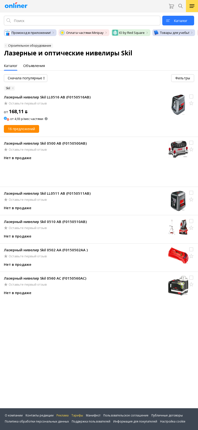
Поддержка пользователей (91, 421)
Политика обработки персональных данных (37, 421)
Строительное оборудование (29, 46)
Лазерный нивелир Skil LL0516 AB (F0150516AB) (47, 97)
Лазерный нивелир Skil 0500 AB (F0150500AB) (45, 143)
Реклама (63, 415)
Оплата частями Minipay (85, 32)
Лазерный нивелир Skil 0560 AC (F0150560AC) (45, 278)
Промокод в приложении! (31, 32)
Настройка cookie (172, 421)
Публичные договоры (167, 415)
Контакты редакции (40, 415)
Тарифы (77, 415)
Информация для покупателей (135, 421)
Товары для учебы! (174, 32)
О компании (14, 415)
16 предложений (21, 128)
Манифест (93, 415)
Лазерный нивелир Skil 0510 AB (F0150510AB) (45, 221)
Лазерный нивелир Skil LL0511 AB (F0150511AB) (47, 193)
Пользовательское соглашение (125, 415)
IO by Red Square (132, 32)
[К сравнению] (191, 96)
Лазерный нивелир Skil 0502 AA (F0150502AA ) (46, 249)
